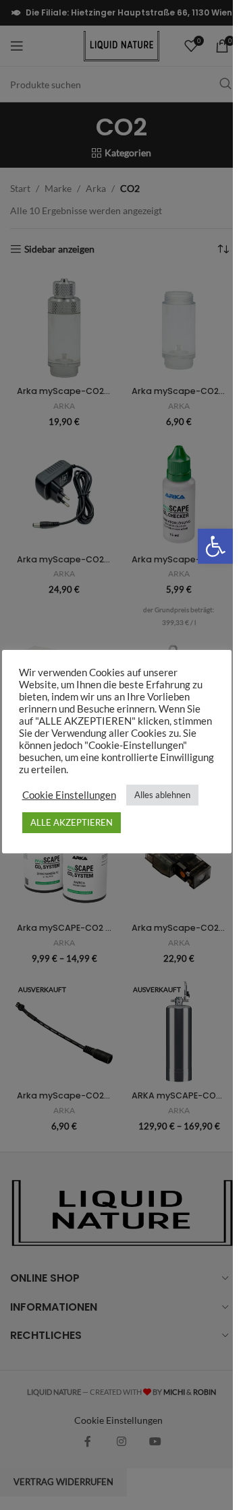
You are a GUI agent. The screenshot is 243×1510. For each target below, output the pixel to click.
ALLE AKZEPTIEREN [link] (71, 822)
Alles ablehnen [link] (162, 794)
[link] (215, 546)
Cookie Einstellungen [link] (69, 795)
